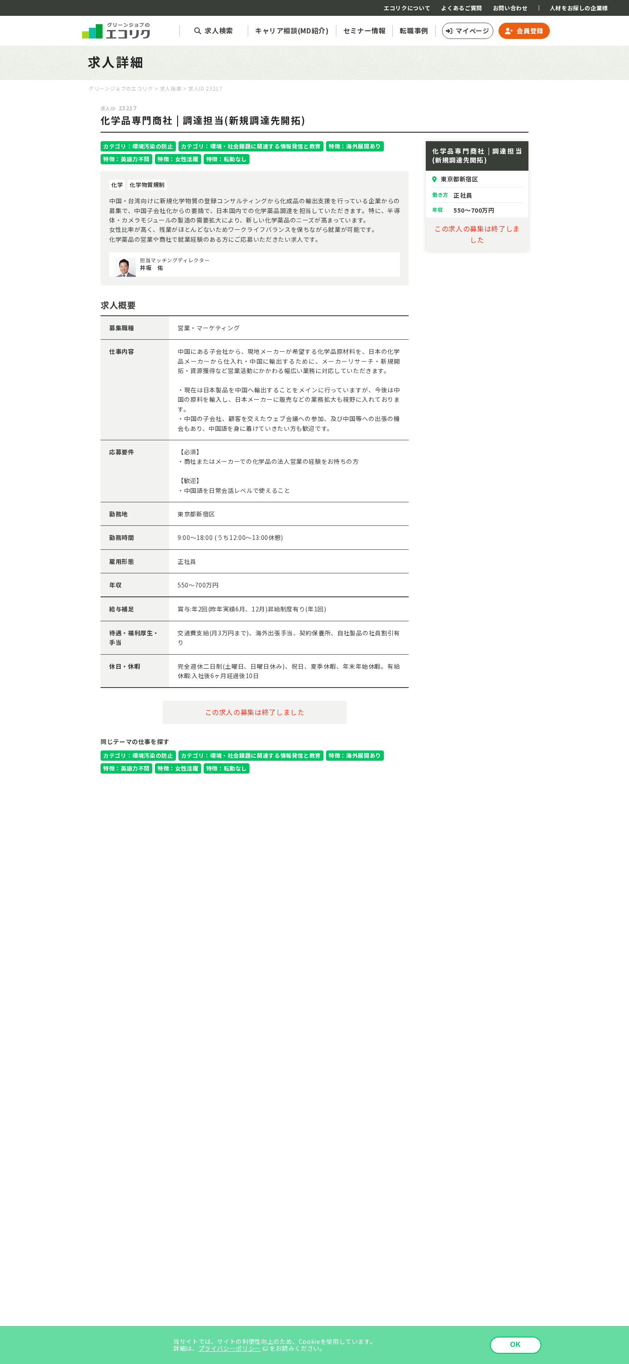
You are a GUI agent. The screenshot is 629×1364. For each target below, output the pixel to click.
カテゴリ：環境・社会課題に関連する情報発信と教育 (251, 146)
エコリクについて (407, 8)
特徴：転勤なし (226, 159)
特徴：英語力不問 (126, 159)
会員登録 (529, 30)
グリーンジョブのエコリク (121, 88)
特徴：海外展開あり (355, 146)
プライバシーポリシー (230, 1348)
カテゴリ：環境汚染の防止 (138, 146)
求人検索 (171, 88)
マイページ (472, 30)
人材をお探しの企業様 (579, 8)
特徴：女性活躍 (177, 159)
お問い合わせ (510, 8)
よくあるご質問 (461, 8)
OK (516, 1344)
